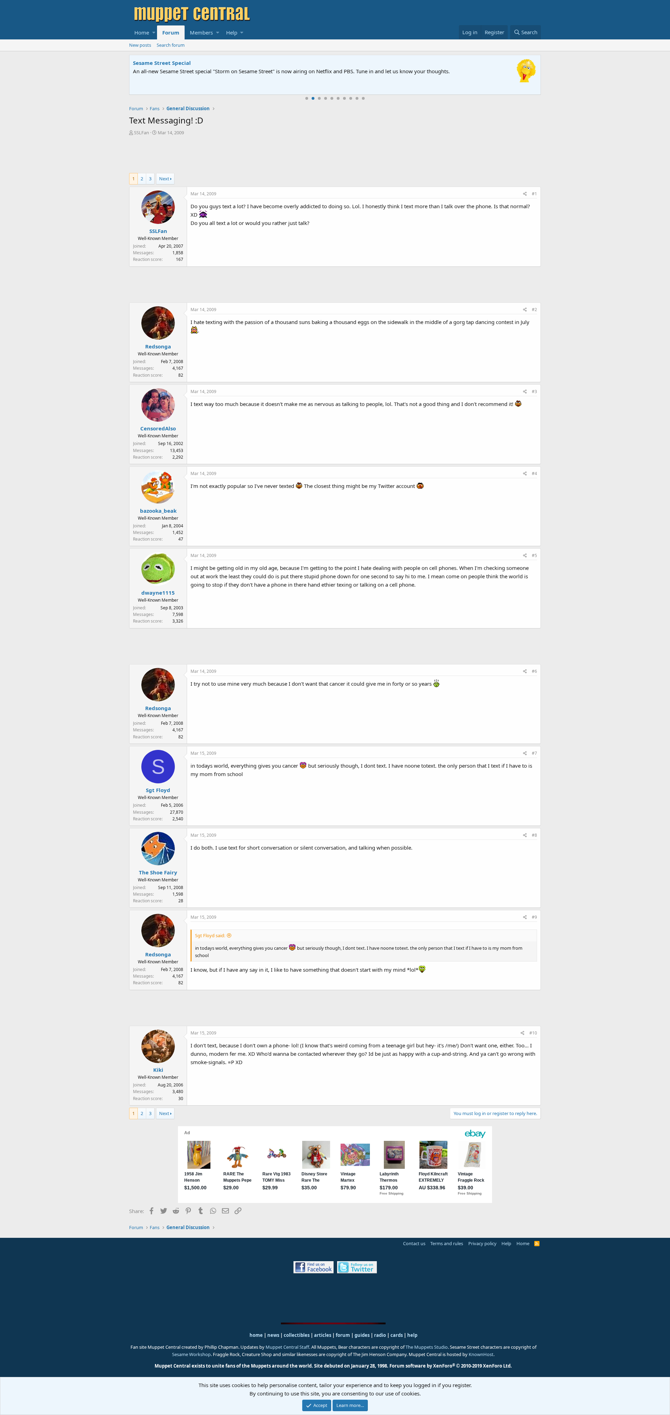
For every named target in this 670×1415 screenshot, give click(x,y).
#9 (534, 917)
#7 (534, 753)
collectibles (297, 1335)
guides (362, 1335)
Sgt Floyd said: (210, 935)
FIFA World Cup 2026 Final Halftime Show (187, 62)
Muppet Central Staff (287, 1347)
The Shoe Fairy (158, 872)
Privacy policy (482, 1243)
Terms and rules (446, 1243)
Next (164, 178)
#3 (534, 391)
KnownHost (481, 1354)
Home (141, 32)
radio (380, 1335)
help (412, 1335)
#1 (534, 194)
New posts (140, 45)
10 (363, 98)
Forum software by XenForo (450, 1366)
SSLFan (141, 132)
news (273, 1335)
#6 (534, 671)
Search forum (171, 45)
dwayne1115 (158, 592)
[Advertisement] (335, 155)
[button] (153, 32)
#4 (534, 473)
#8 (534, 835)
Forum (170, 32)
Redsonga (158, 346)
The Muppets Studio (426, 1347)
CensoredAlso (158, 428)
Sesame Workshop (191, 1354)
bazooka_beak (158, 510)
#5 (534, 555)
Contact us (414, 1243)
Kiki (158, 1069)
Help (231, 32)
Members (201, 32)
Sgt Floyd (158, 789)
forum (343, 1335)
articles (323, 1335)
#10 (533, 1033)
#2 (534, 310)
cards (396, 1335)
